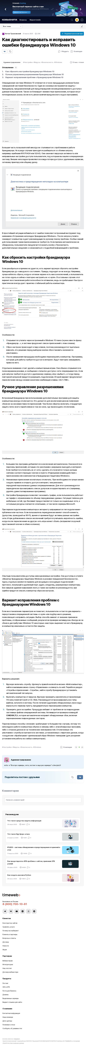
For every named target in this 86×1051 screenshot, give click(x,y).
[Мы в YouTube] (16, 911)
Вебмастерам (8, 961)
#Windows (58, 62)
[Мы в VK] (10, 911)
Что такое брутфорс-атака (18, 834)
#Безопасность (47, 62)
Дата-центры (7, 1021)
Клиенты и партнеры (10, 934)
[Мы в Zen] (34, 911)
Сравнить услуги (9, 927)
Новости (6, 946)
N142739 (53, 1041)
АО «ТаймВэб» (15, 1039)
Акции (5, 949)
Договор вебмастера (10, 972)
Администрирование (11, 62)
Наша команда (8, 1017)
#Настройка (28, 62)
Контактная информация (11, 1013)
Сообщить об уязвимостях (12, 1028)
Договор (6, 942)
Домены (5, 994)
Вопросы (23, 20)
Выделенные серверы (11, 998)
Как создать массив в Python (19, 875)
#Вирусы (36, 62)
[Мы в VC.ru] (28, 911)
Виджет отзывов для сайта (12, 1002)
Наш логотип (7, 968)
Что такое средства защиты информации (24, 821)
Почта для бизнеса (9, 991)
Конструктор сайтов (10, 923)
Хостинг (5, 983)
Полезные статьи (9, 1025)
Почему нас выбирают (11, 931)
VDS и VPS (6, 987)
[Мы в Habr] (22, 911)
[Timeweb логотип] (43, 895)
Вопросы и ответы (9, 938)
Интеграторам (8, 964)
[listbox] (12, 26)
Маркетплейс (35, 20)
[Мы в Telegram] (5, 911)
